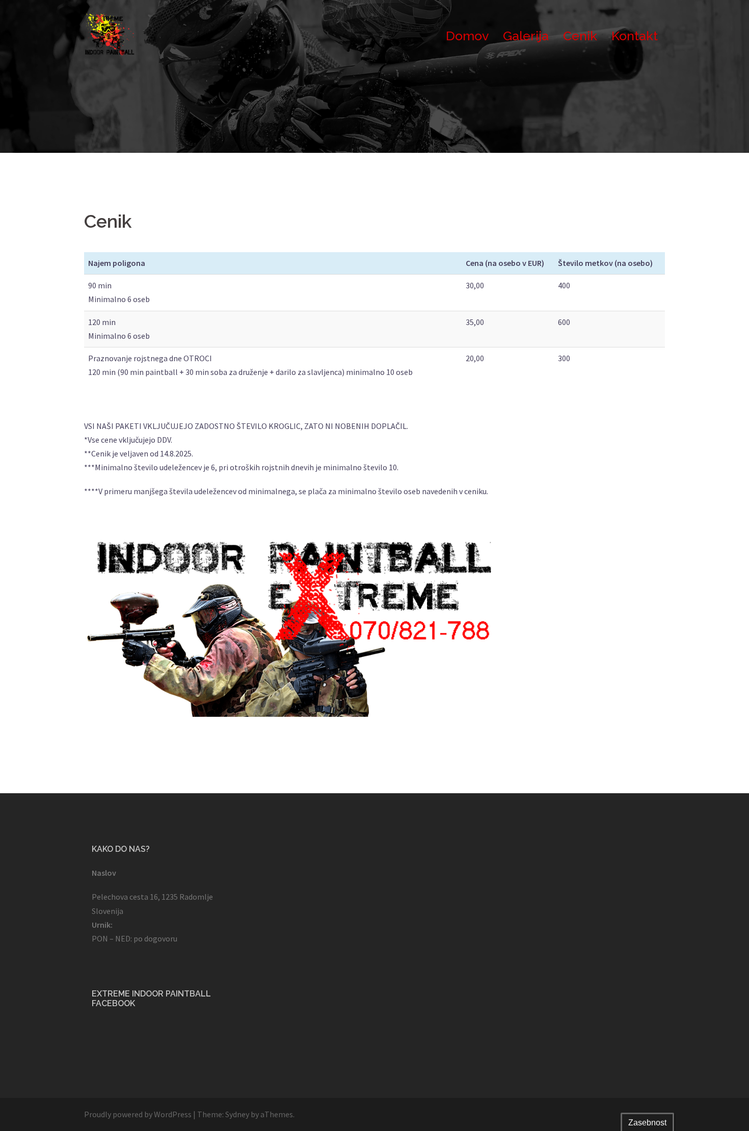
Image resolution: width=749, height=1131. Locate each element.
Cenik (580, 35)
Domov (467, 35)
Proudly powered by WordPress (138, 1114)
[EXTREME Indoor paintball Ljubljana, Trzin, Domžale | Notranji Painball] (109, 35)
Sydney (237, 1114)
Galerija (526, 35)
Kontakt (634, 35)
